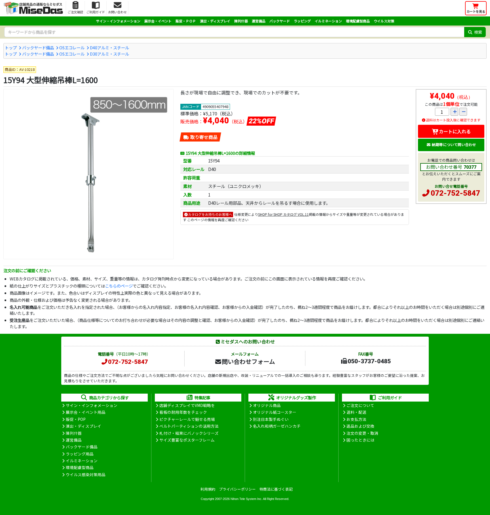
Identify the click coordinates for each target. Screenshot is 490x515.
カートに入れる (455, 131)
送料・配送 (356, 412)
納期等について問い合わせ (454, 144)
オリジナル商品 (267, 405)
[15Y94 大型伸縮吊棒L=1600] (88, 174)
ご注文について (360, 405)
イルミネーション (328, 20)
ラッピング (302, 20)
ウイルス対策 (384, 20)
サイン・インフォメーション (118, 20)
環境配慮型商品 (358, 20)
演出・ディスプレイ (215, 20)
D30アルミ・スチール (109, 54)
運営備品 (258, 20)
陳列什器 (241, 20)
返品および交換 (360, 426)
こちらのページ (119, 286)
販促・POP (76, 419)
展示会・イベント (158, 20)
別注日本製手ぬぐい (271, 419)
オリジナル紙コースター (274, 412)
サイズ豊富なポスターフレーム (187, 440)
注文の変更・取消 (362, 433)
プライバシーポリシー (237, 489)
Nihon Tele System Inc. (246, 499)
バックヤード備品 (38, 47)
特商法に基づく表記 (276, 489)
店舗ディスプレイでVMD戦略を (187, 405)
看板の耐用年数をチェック (183, 412)
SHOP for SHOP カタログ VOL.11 (283, 214)
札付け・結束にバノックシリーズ (189, 433)
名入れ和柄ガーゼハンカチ (277, 426)
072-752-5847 (455, 193)
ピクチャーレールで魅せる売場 (187, 419)
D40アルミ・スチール (109, 47)
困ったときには (360, 440)
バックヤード (279, 20)
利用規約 (207, 489)
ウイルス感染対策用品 (85, 474)
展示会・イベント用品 (85, 412)
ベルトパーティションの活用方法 (189, 426)
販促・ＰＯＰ (186, 20)
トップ (11, 47)
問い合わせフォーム (248, 361)
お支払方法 (356, 419)
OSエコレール (72, 47)
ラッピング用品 (80, 454)
